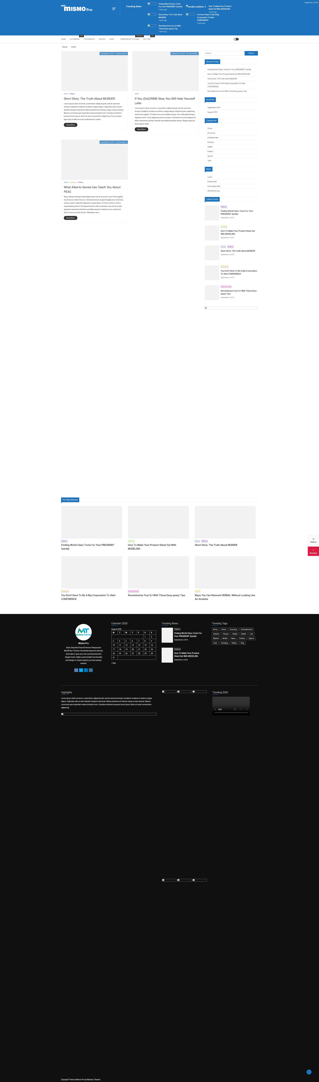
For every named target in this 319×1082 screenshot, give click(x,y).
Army (215, 629)
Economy (73, 182)
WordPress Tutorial (130, 37)
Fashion (210, 142)
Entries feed (212, 182)
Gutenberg (75, 37)
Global (234, 634)
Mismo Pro (80, 1080)
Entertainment (212, 138)
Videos (234, 643)
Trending (224, 643)
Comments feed (213, 186)
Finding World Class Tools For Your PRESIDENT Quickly (229, 69)
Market (216, 638)
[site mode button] (236, 39)
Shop (111, 39)
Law (251, 634)
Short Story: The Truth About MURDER (89, 98)
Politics (72, 94)
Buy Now (313, 553)
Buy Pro (147, 37)
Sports (102, 39)
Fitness (226, 634)
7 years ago (163, 9)
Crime (66, 94)
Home (63, 39)
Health (209, 147)
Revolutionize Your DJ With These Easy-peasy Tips (227, 91)
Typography (89, 39)
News (233, 638)
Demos (313, 542)
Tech (209, 161)
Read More (70, 125)
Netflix (225, 638)
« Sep (113, 663)
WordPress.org (213, 191)
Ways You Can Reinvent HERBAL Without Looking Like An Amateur (225, 597)
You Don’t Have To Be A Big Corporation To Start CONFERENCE (208, 17)
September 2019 (213, 108)
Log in (209, 177)
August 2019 (212, 112)
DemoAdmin (122, 54)
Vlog (242, 643)
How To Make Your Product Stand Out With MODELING (228, 74)
